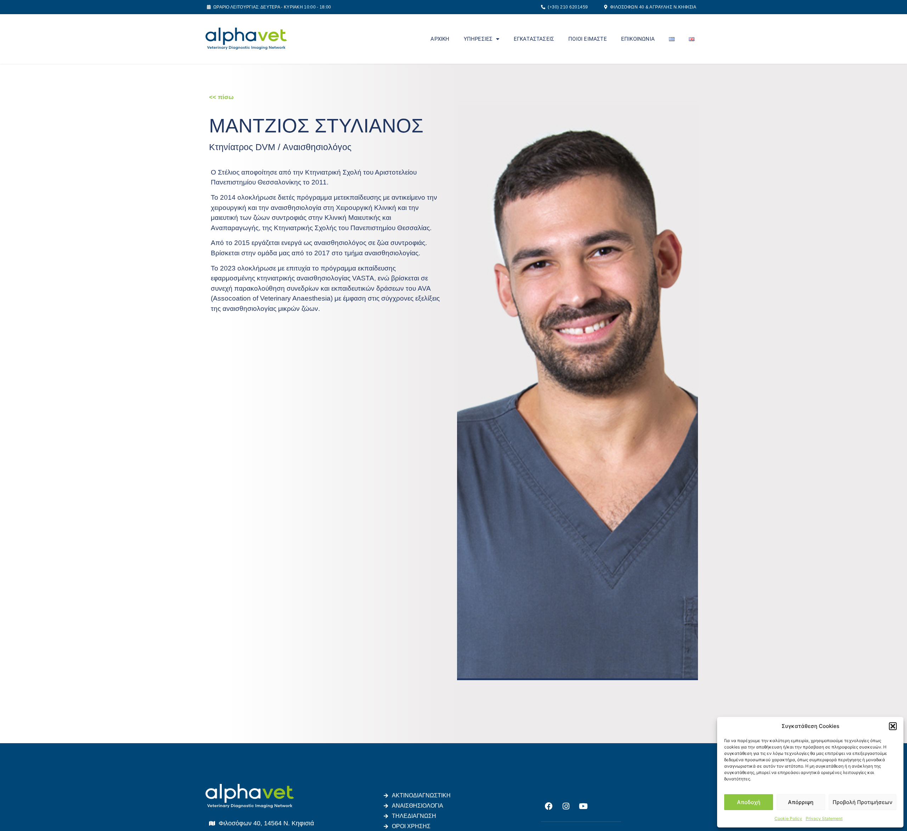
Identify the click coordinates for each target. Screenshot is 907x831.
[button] (892, 726)
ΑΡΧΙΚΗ (439, 39)
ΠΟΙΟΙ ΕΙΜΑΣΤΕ (587, 39)
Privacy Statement (824, 818)
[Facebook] (549, 806)
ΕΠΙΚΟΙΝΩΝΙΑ (638, 39)
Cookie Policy (788, 818)
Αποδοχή (748, 802)
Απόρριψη (800, 802)
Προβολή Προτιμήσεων (862, 802)
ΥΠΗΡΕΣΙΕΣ (478, 39)
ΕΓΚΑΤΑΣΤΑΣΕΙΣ (534, 39)
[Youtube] (583, 806)
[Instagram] (566, 806)
